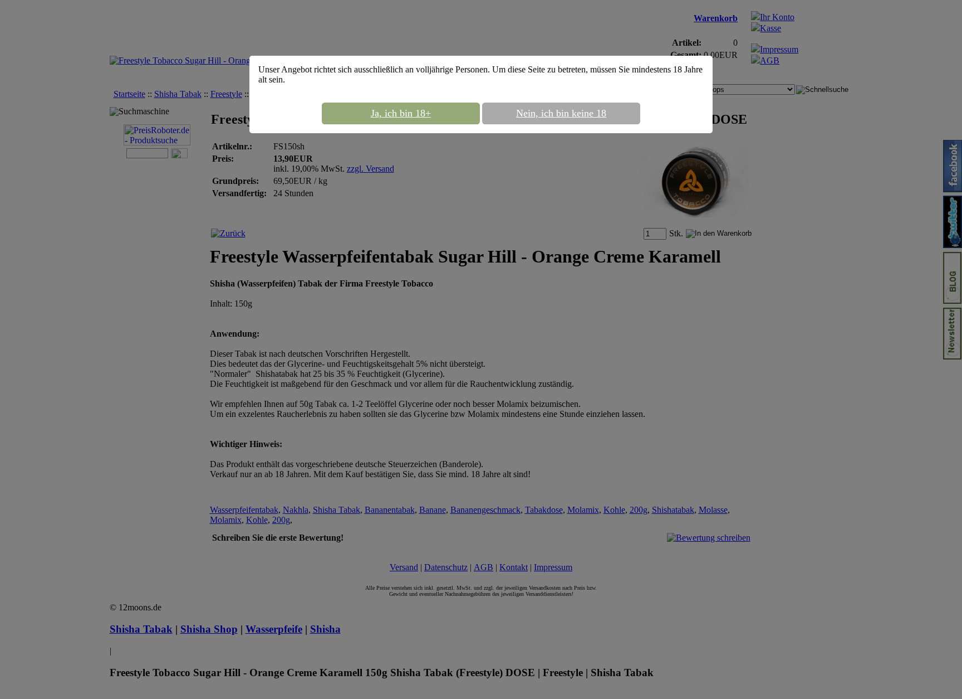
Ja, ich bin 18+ (401, 113)
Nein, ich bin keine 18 (561, 113)
